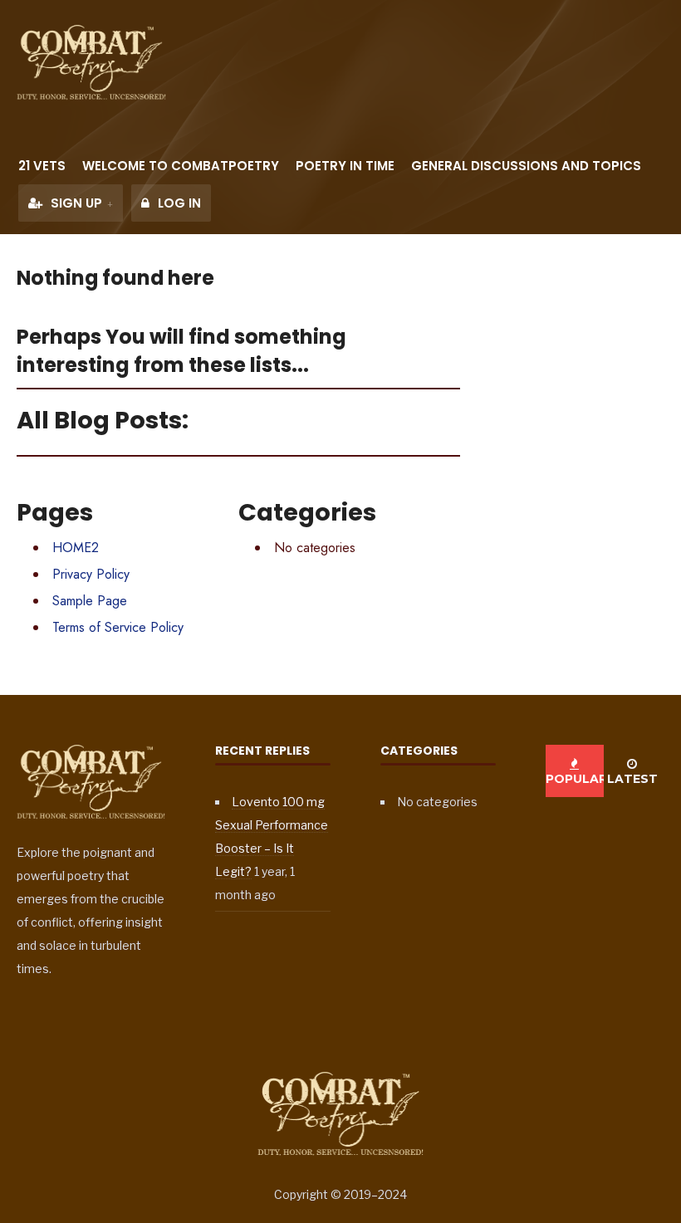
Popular (574, 778)
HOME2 (75, 547)
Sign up (74, 203)
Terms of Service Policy (118, 627)
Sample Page (89, 600)
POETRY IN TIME (345, 165)
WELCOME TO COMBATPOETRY (180, 165)
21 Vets (42, 165)
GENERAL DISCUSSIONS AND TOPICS (526, 165)
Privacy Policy (91, 574)
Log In (177, 203)
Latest (632, 778)
